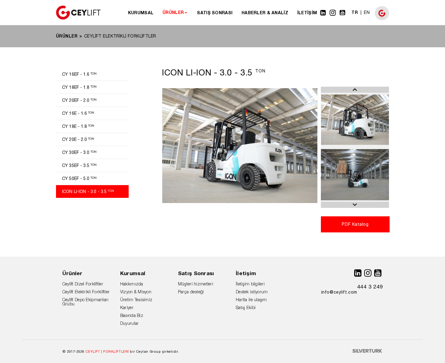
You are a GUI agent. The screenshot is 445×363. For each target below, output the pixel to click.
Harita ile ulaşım (251, 299)
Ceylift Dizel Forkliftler (82, 283)
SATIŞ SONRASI (214, 12)
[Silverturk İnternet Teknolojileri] (367, 351)
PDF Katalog (355, 224)
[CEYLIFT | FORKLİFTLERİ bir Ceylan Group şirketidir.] (382, 18)
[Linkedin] (323, 12)
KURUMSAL (140, 12)
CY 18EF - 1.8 (79, 87)
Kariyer (127, 307)
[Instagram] (333, 12)
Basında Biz (131, 315)
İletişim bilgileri (250, 283)
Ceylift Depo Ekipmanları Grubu (85, 301)
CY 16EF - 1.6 (79, 74)
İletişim (246, 273)
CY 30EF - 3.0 (79, 152)
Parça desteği (191, 291)
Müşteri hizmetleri (195, 283)
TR (354, 12)
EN (367, 12)
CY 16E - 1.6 (78, 113)
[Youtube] (342, 12)
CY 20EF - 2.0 (79, 100)
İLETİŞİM (307, 12)
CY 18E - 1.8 (78, 126)
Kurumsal (132, 273)
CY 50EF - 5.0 (79, 178)
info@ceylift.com (339, 292)
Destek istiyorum (252, 291)
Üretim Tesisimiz (136, 299)
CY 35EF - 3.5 (79, 165)
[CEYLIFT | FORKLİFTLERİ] (78, 18)
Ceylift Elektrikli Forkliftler (86, 291)
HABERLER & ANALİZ (265, 12)
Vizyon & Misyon (135, 291)
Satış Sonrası (196, 273)
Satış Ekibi (245, 307)
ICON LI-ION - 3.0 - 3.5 (88, 191)
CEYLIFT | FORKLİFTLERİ (107, 351)
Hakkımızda (131, 283)
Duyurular (129, 323)
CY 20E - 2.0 (78, 139)
